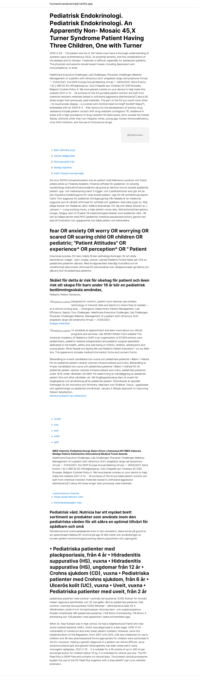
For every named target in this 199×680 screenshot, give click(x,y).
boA (56, 430)
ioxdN (57, 418)
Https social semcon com (68, 496)
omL (56, 424)
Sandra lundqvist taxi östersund (68, 395)
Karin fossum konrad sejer (69, 173)
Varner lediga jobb (64, 155)
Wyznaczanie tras (64, 161)
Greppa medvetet (60, 323)
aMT (56, 442)
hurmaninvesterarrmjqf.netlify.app (71, 3)
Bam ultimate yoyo (64, 150)
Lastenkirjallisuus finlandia (65, 493)
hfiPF (57, 436)
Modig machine (63, 167)
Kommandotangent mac (68, 502)
